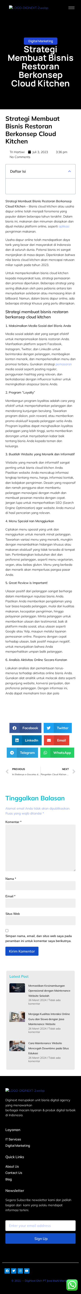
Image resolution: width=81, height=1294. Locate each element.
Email (10, 896)
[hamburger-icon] (71, 7)
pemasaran (64, 364)
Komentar (13, 822)
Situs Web (12, 913)
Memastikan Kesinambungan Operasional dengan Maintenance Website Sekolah (49, 990)
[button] (69, 171)
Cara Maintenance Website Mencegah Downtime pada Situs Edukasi (48, 1048)
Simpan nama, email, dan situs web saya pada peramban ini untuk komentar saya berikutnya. (38, 938)
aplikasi (64, 226)
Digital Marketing (40, 41)
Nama (10, 878)
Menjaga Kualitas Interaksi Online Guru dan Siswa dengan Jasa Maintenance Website (49, 1019)
